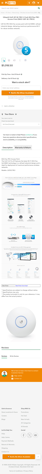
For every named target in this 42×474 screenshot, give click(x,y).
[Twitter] (30, 437)
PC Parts (8, 12)
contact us (29, 135)
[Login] (33, 3)
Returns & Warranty (8, 444)
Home (2, 12)
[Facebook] (24, 437)
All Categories (25, 423)
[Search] (39, 8)
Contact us (17, 378)
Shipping (5, 448)
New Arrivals (25, 419)
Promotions (25, 412)
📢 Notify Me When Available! (21, 93)
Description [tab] (8, 147)
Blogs (3, 419)
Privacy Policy (28, 471)
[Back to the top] (38, 456)
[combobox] (21, 8)
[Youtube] (36, 437)
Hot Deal (24, 416)
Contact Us (5, 452)
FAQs (3, 434)
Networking (15, 12)
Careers (4, 416)
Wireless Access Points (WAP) (28, 12)
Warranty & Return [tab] (23, 147)
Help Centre (6, 437)
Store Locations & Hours (10, 412)
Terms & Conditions (29, 96)
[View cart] (38, 3)
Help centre (18, 376)
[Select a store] (29, 3)
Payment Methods (8, 441)
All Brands (24, 426)
